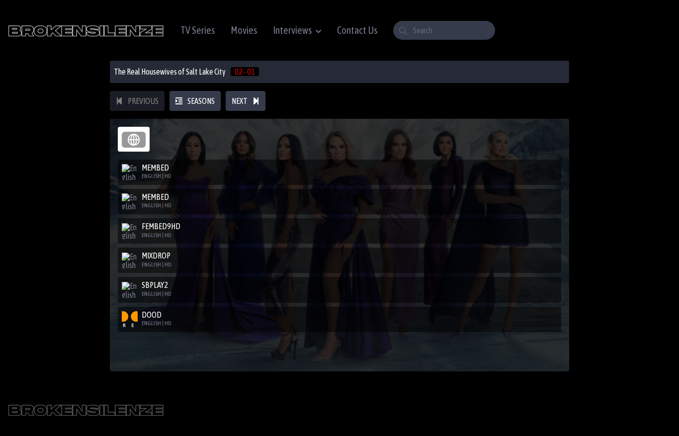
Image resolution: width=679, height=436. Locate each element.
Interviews (292, 30)
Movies (244, 30)
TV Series (197, 30)
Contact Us (357, 30)
